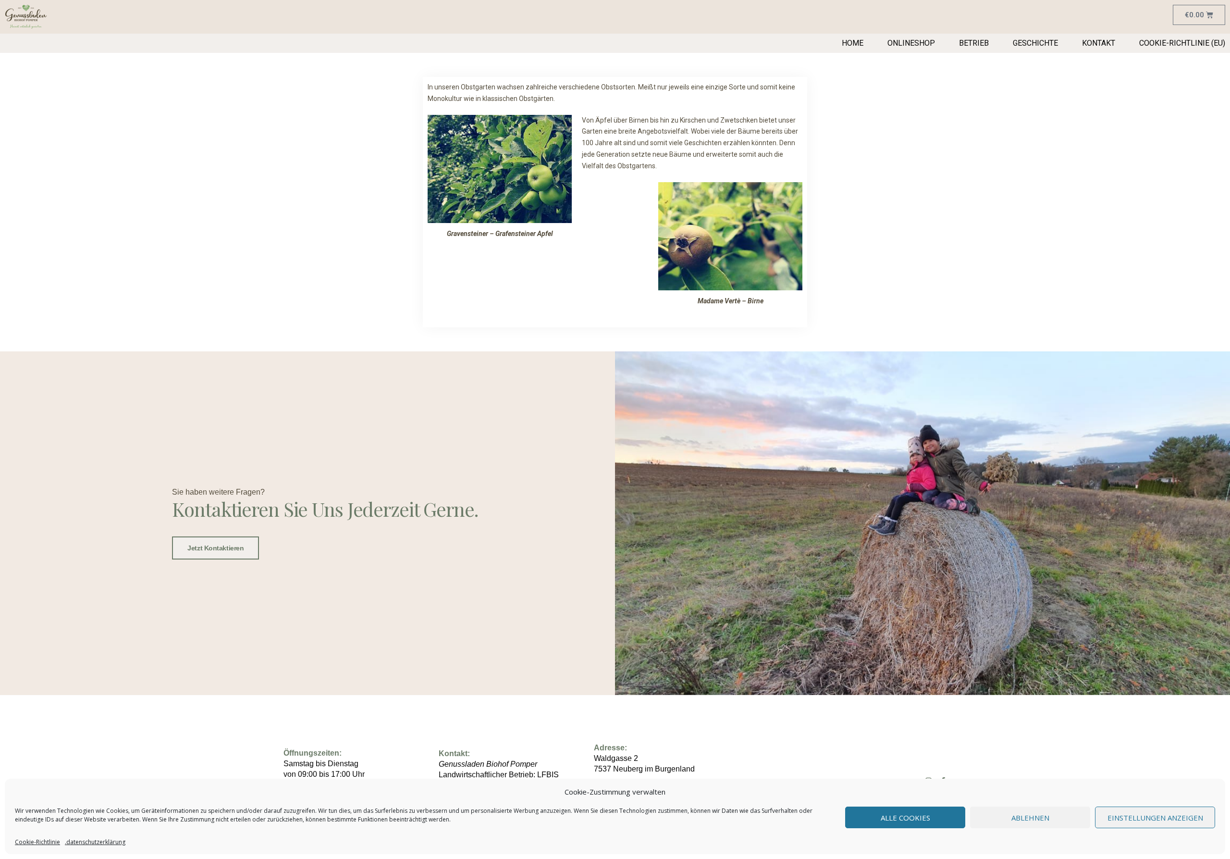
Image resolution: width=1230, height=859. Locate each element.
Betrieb (974, 43)
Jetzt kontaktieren (215, 548)
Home (852, 43)
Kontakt (1098, 43)
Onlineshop (911, 43)
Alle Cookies (905, 817)
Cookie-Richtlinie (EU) (1182, 43)
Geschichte (1035, 43)
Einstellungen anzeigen (1155, 817)
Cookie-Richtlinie (37, 842)
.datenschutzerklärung (95, 842)
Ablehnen (1030, 817)
